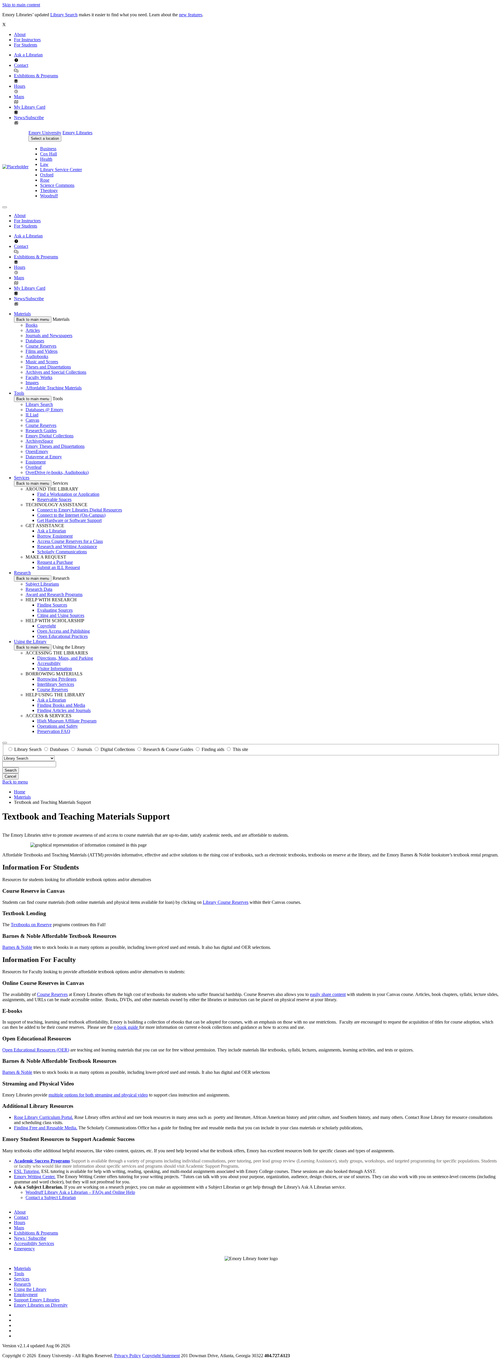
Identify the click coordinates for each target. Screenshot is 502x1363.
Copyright (46, 625)
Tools (19, 393)
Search (11, 770)
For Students (25, 44)
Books (31, 325)
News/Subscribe (29, 117)
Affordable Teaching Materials (54, 387)
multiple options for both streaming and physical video (98, 1094)
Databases (35, 340)
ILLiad (32, 414)
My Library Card (29, 107)
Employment (25, 1294)
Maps (19, 96)
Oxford (46, 174)
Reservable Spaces (54, 499)
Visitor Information (54, 668)
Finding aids (213, 749)
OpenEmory (37, 451)
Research (22, 572)
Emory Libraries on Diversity (41, 1305)
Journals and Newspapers (49, 335)
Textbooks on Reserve (31, 924)
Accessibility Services (34, 1243)
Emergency (24, 1248)
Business (48, 148)
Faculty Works (39, 377)
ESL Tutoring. (27, 1171)
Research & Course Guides (168, 749)
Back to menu (15, 781)
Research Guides (41, 430)
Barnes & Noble (17, 947)
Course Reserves (41, 346)
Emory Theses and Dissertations (55, 446)
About (20, 34)
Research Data (39, 589)
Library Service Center (61, 169)
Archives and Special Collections (56, 372)
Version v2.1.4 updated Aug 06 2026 (36, 1345)
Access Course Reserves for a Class (70, 541)
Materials (22, 313)
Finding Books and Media (61, 705)
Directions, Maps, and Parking (65, 658)
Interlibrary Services (55, 684)
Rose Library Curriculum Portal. (43, 1117)
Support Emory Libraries (37, 1299)
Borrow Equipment (55, 536)
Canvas (32, 420)
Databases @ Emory (44, 409)
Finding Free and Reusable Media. (45, 1127)
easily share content (328, 994)
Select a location (45, 138)
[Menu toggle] (4, 207)
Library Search (64, 14)
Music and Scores (42, 361)
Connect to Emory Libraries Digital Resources (79, 509)
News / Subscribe (30, 1238)
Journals (84, 749)
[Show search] (4, 743)
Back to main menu (32, 319)
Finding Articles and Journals (64, 710)
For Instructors (27, 39)
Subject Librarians (42, 584)
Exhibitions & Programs (36, 75)
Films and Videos (42, 351)
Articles (33, 330)
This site (240, 749)
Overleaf (34, 467)
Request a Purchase (55, 562)
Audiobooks (37, 356)
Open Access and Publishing (63, 631)
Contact (21, 65)
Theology (49, 190)
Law (44, 164)
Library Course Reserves (225, 902)
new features (190, 14)
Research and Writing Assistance (67, 546)
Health (46, 159)
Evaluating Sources (55, 610)
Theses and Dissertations (48, 366)
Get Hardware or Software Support (69, 520)
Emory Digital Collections (49, 435)
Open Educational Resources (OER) (35, 1049)
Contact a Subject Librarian (51, 1197)
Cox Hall (48, 153)
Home (19, 791)
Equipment (36, 461)
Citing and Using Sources (60, 615)
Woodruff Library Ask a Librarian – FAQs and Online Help (80, 1192)
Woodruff (49, 195)
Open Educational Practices (62, 636)
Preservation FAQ (53, 731)
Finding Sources (52, 604)
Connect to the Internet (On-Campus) (71, 515)
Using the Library (30, 641)
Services (21, 477)
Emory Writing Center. (34, 1176)
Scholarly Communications (62, 551)
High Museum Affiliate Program (66, 720)
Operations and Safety (57, 726)
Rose (44, 180)
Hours (19, 86)
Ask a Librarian (28, 54)
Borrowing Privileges (56, 679)
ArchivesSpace (39, 441)
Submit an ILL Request (58, 567)
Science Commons (57, 185)
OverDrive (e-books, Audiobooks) (57, 472)
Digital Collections (118, 749)
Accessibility (49, 663)
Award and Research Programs (54, 594)
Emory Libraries (77, 132)
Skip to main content (21, 4)
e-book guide (126, 1027)
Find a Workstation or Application (68, 494)
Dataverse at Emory (44, 456)
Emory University (44, 132)
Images (32, 382)
